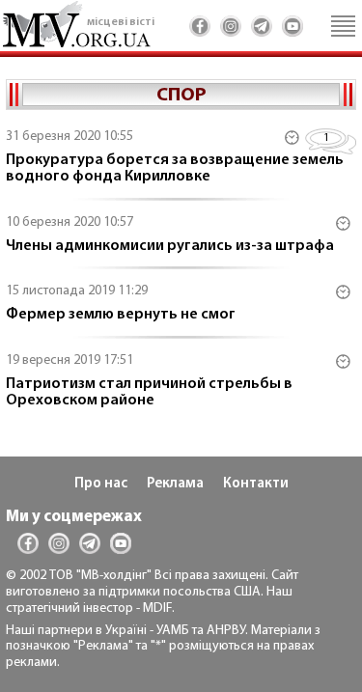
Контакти (256, 484)
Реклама (175, 484)
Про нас (100, 484)
